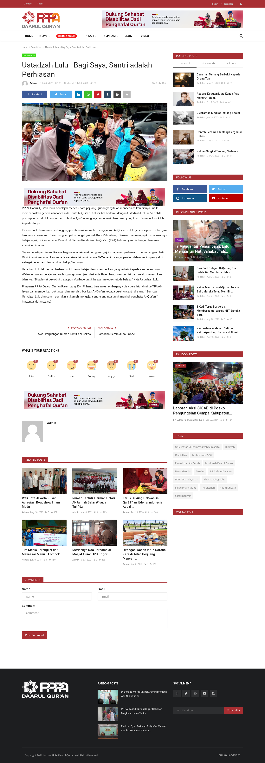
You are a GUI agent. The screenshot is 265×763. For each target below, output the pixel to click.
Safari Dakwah (183, 495)
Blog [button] (129, 36)
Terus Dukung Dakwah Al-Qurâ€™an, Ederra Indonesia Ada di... (142, 502)
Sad (131, 376)
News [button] (43, 36)
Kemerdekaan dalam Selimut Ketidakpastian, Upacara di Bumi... (218, 330)
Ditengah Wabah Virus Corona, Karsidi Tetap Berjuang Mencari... (144, 554)
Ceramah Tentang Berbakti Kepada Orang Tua (218, 76)
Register (228, 3)
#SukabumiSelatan (221, 471)
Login (215, 3)
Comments (33, 580)
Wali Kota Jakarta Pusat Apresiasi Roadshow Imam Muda (41, 502)
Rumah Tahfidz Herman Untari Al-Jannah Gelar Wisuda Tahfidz (93, 502)
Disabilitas (181, 455)
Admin (33, 83)
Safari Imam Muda (185, 487)
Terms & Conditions (228, 755)
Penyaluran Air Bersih (187, 463)
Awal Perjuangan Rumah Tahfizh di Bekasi (65, 334)
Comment (29, 605)
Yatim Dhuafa (228, 487)
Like (31, 376)
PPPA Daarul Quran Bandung (188, 419)
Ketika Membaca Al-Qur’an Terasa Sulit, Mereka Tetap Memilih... (218, 289)
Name (26, 589)
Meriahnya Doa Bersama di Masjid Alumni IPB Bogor (91, 552)
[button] (68, 36)
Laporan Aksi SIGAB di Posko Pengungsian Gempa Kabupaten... (202, 410)
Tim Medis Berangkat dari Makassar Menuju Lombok (41, 552)
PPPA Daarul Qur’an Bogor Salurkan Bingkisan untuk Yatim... (141, 711)
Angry (111, 376)
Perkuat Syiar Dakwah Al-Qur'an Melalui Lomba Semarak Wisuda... (143, 728)
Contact (28, 3)
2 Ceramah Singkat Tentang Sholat (218, 112)
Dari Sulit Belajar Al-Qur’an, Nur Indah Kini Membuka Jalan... (216, 270)
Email (101, 589)
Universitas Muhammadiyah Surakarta (197, 447)
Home (29, 36)
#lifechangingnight (214, 479)
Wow (152, 376)
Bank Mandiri (183, 471)
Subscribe (233, 710)
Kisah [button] (90, 36)
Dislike (51, 376)
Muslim (200, 471)
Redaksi (201, 82)
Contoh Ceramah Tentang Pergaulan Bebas (219, 134)
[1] (241, 4)
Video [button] (145, 36)
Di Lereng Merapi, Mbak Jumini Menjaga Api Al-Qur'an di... (144, 693)
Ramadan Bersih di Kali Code (116, 334)
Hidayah (230, 447)
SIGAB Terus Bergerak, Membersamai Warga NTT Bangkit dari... (218, 310)
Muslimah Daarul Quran (219, 463)
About (40, 3)
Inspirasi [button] (109, 36)
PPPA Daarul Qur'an (186, 479)
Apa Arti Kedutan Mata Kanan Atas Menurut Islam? (218, 95)
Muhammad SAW (202, 455)
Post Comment (34, 635)
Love (71, 376)
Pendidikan (36, 47)
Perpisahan (208, 487)
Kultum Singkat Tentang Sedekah (218, 151)
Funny (91, 376)
